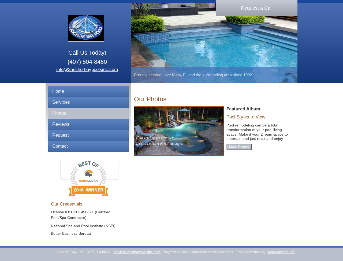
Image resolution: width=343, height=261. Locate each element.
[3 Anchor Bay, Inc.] (87, 28)
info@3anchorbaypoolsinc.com (87, 69)
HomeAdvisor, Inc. (281, 252)
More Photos (239, 147)
